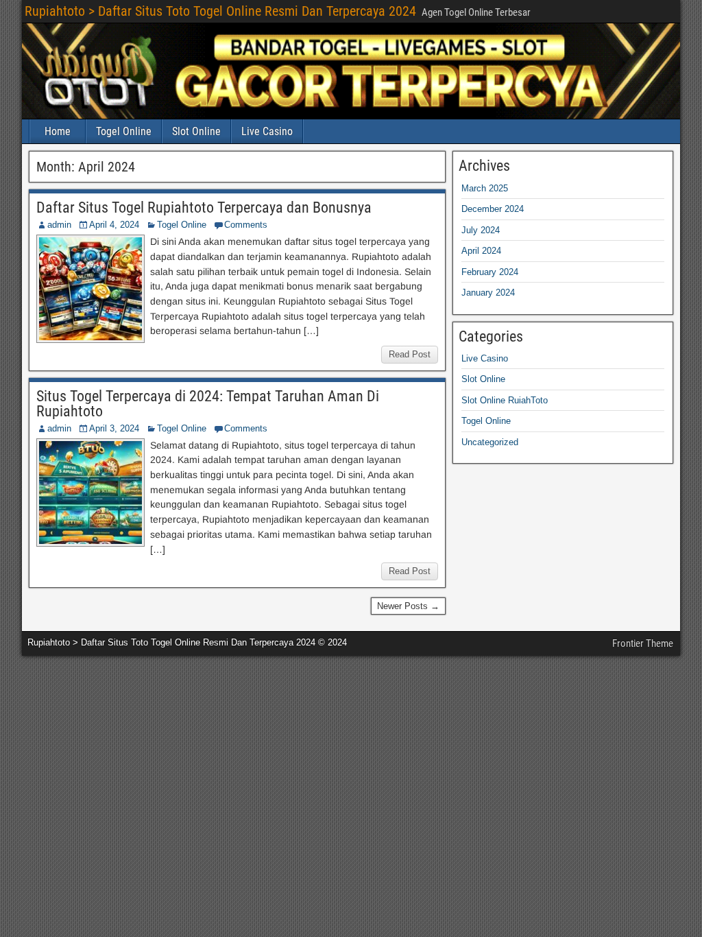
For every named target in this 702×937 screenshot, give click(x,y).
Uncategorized (489, 442)
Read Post (410, 354)
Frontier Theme (642, 643)
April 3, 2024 (114, 428)
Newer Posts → (408, 606)
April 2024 (481, 251)
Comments (245, 225)
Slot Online (196, 131)
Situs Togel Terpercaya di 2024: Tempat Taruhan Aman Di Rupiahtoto (207, 404)
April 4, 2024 (114, 225)
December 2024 (492, 209)
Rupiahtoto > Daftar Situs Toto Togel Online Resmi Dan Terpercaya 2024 (220, 11)
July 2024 (480, 230)
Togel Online (124, 131)
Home (58, 131)
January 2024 (488, 292)
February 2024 (489, 272)
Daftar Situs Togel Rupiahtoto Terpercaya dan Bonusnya (204, 207)
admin (59, 225)
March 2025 (484, 188)
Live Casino (267, 131)
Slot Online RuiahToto (504, 400)
